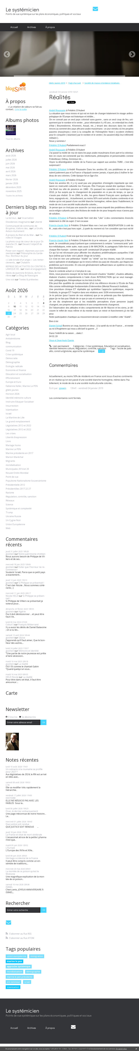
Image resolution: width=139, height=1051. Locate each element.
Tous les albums (13, 139)
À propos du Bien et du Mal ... (20, 235)
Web (8, 528)
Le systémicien (22, 9)
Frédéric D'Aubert (57, 145)
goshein (10, 553)
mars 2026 (11, 175)
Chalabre (25, 262)
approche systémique (18, 966)
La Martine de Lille (15, 417)
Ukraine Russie (13, 516)
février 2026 (12, 179)
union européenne (16, 956)
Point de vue (12, 477)
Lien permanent (60, 346)
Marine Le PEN (13, 449)
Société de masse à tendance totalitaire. (102, 83)
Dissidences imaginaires (18, 221)
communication (13, 346)
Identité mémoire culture (18, 398)
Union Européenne (15, 524)
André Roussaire (57, 110)
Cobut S (10, 624)
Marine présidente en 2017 (19, 453)
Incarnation (28, 217)
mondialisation (13, 465)
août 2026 (11, 155)
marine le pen (14, 961)
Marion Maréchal (14, 457)
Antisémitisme (13, 338)
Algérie (22, 611)
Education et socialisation (18, 374)
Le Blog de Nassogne (27, 275)
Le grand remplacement (18, 421)
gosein (62, 388)
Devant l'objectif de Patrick (24, 245)
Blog (8, 342)
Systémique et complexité (18, 508)
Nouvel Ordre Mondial (17, 473)
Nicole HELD (12, 595)
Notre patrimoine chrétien (31, 553)
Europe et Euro (13, 382)
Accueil (14, 27)
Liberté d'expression (16, 437)
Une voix (10, 279)
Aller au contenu (9, 2)
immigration (36, 956)
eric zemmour (13, 982)
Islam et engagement (35, 268)
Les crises (11, 433)
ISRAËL (9, 887)
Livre (8, 441)
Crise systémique (14, 354)
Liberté (38, 221)
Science (9, 504)
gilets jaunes (12, 390)
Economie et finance (16, 370)
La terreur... (11, 217)
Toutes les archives (14, 196)
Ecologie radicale (14, 366)
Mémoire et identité (28, 650)
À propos (50, 27)
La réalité (23, 663)
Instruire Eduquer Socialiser (20, 401)
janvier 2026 (12, 183)
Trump (9, 512)
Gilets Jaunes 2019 (57, 83)
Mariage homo (13, 445)
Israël (8, 413)
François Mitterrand (28, 624)
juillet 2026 (11, 159)
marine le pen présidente (19, 976)
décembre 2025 (13, 187)
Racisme (10, 492)
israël (27, 982)
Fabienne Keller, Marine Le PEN (22, 386)
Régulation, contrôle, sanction (21, 496)
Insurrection (12, 406)
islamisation (13, 987)
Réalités (59, 97)
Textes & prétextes (28, 279)
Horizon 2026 (12, 394)
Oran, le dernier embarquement (22, 811)
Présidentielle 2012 (15, 485)
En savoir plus (121, 1049)
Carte (12, 693)
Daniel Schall (55, 326)
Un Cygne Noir (13, 520)
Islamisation (12, 409)
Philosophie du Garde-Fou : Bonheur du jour (24, 254)
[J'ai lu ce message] (136, 1049)
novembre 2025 (14, 191)
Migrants (10, 461)
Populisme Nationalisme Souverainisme (26, 480)
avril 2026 (10, 171)
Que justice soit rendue (17, 824)
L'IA (8, 784)
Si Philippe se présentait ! (31, 582)
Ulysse (21, 637)
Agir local (10, 334)
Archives (31, 27)
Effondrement (13, 378)
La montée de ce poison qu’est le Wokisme (22, 872)
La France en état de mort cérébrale (24, 834)
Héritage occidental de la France (22, 858)
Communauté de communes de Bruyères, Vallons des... (21, 227)
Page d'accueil (74, 83)
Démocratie (12, 358)
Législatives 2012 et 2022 (18, 425)
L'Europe (10, 847)
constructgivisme (63, 351)
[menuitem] (14, 27)
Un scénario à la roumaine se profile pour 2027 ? (24, 770)
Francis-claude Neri (58, 225)
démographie (33, 971)
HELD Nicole (12, 677)
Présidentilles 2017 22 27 (18, 488)
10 (15, 306)
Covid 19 (10, 350)
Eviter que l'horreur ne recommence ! (25, 568)
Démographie (13, 362)
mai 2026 (10, 167)
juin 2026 (10, 163)
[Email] (95, 8)
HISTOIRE (11, 798)
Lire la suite (21, 109)
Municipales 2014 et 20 (17, 469)
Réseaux (10, 500)
